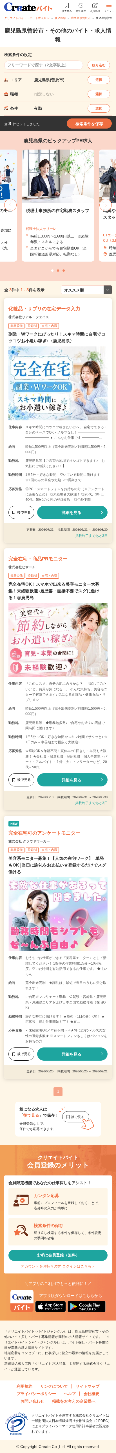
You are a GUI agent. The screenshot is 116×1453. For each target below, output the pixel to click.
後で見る (24, 512)
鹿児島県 (60, 18)
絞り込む (99, 65)
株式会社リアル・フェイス (28, 317)
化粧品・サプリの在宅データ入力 (44, 308)
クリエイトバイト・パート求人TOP (27, 18)
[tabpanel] (58, 206)
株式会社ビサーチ (21, 567)
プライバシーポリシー (36, 1393)
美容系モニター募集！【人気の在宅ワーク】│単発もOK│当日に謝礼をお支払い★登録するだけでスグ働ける (57, 865)
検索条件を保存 (89, 124)
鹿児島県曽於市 (81, 18)
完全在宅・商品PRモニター (38, 559)
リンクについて (54, 1386)
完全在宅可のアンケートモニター (44, 833)
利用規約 (24, 1386)
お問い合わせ (32, 1401)
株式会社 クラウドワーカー (29, 841)
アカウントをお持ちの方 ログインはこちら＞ (58, 1266)
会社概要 (91, 1393)
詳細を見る (71, 512)
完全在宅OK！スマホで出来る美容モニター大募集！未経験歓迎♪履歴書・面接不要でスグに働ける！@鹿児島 (53, 591)
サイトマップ (87, 1386)
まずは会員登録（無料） (58, 1255)
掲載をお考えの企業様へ (73, 1401)
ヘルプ (70, 1393)
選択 (98, 80)
